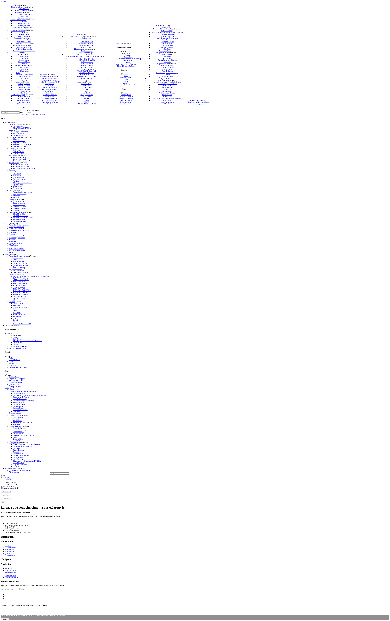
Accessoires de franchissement (49, 76)
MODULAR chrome (86, 64)
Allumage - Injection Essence (24, 65)
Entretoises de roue (87, 42)
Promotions (8, 568)
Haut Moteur (24, 58)
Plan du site (8, 553)
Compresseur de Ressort (167, 34)
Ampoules (126, 83)
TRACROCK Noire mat (87, 65)
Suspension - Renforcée (24, 29)
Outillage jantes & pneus (86, 45)
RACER (86, 98)
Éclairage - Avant (24, 84)
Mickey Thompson (87, 95)
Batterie (125, 81)
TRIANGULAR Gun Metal (86, 71)
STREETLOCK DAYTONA (86, 76)
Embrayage (24, 32)
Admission (24, 64)
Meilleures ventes (10, 572)
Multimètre (167, 62)
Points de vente (10, 555)
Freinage (18, 12)
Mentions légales (10, 576)
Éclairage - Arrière (24, 85)
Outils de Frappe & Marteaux (167, 84)
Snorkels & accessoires (49, 98)
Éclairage (50, 85)
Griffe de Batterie (167, 69)
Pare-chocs (49, 93)
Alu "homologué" (86, 51)
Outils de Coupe (167, 91)
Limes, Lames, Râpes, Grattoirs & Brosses (167, 82)
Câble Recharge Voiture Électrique (167, 73)
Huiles (122, 53)
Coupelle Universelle (167, 36)
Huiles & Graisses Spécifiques (126, 64)
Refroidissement (24, 69)
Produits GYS (165, 27)
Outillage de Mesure (161, 53)
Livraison (8, 546)
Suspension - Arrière (24, 25)
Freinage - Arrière (24, 18)
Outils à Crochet (167, 96)
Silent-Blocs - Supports (24, 98)
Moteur (18, 54)
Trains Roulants (18, 45)
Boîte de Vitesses (24, 34)
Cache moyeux (86, 38)
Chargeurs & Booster (126, 100)
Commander (24, 114)
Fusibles (167, 75)
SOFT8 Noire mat (86, 67)
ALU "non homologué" (86, 53)
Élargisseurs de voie (24, 76)
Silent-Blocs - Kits (24, 96)
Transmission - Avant (24, 40)
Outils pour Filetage (167, 42)
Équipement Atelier (165, 78)
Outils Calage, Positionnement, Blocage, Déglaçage (167, 32)
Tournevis (167, 89)
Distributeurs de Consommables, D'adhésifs (167, 98)
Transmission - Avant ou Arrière (24, 43)
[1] (24, 589)
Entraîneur (167, 49)
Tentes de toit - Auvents (49, 100)
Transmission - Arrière (24, 42)
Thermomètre (167, 58)
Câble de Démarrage (167, 67)
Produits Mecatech (126, 104)
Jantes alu (24, 80)
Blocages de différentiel (49, 80)
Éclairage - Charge (165, 51)
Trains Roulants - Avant (24, 47)
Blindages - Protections (49, 78)
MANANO (86, 93)
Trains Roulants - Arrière (24, 49)
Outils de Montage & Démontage (167, 38)
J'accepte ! (5, 619)
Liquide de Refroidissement (126, 85)
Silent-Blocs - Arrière (24, 104)
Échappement (24, 71)
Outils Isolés (167, 85)
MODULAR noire (87, 62)
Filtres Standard (24, 9)
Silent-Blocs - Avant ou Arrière (24, 100)
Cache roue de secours (86, 43)
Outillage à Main (161, 80)
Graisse (128, 62)
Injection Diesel (24, 67)
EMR (86, 89)
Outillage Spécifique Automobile (161, 29)
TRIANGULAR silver (86, 75)
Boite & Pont (128, 57)
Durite (126, 79)
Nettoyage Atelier (126, 102)
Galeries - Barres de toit (49, 87)
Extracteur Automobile (167, 47)
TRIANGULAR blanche (87, 69)
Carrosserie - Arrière (24, 89)
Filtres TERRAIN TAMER (24, 10)
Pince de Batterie (167, 71)
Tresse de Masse (167, 76)
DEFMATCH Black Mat (87, 60)
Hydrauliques (128, 60)
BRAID (86, 102)
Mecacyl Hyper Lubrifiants (126, 66)
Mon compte (9, 574)
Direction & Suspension (18, 20)
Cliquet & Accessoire (167, 102)
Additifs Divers (126, 95)
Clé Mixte (167, 104)
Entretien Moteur (24, 60)
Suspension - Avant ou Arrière (24, 27)
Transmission (18, 38)
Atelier (126, 76)
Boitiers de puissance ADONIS (50, 82)
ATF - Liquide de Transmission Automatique (128, 59)
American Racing (86, 84)
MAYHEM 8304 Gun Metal (86, 104)
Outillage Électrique (161, 64)
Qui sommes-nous (10, 548)
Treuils (49, 104)
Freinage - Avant (24, 16)
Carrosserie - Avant (24, 87)
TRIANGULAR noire (86, 73)
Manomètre (167, 56)
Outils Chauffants (167, 100)
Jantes (18, 73)
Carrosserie (18, 82)
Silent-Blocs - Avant (24, 102)
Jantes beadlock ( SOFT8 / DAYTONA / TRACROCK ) (86, 56)
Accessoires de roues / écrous (24, 75)
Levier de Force (167, 95)
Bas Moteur (24, 56)
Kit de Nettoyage (167, 40)
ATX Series (86, 85)
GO (3, 502)
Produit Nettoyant (126, 77)
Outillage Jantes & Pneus (167, 93)
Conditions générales (11, 577)
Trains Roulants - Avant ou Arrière (24, 51)
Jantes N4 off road (87, 78)
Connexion (41, 114)
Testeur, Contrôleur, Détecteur (167, 60)
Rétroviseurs (24, 93)
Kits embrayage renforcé (49, 89)
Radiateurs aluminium (50, 95)
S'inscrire (35, 114)
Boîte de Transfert (24, 36)
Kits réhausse (49, 91)
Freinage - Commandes (24, 14)
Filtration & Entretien (18, 7)
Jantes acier (24, 78)
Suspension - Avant (24, 23)
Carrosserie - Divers (24, 91)
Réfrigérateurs (49, 96)
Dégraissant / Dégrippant (126, 96)
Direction (24, 21)
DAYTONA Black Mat (86, 58)
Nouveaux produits (11, 570)
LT (87, 80)
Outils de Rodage (167, 45)
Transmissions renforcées (50, 102)
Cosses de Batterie (167, 65)
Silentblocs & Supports (18, 95)
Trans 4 (86, 100)
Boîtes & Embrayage (18, 31)
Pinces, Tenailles (167, 87)
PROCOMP (87, 96)
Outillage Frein (167, 43)
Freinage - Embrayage (126, 98)
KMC (86, 91)
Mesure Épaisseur (167, 54)
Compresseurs (49, 84)
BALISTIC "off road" (86, 87)
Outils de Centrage (167, 31)
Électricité (22, 53)
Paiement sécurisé (10, 549)
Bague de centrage (87, 47)
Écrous (86, 40)
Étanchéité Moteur (24, 62)
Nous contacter (10, 551)
